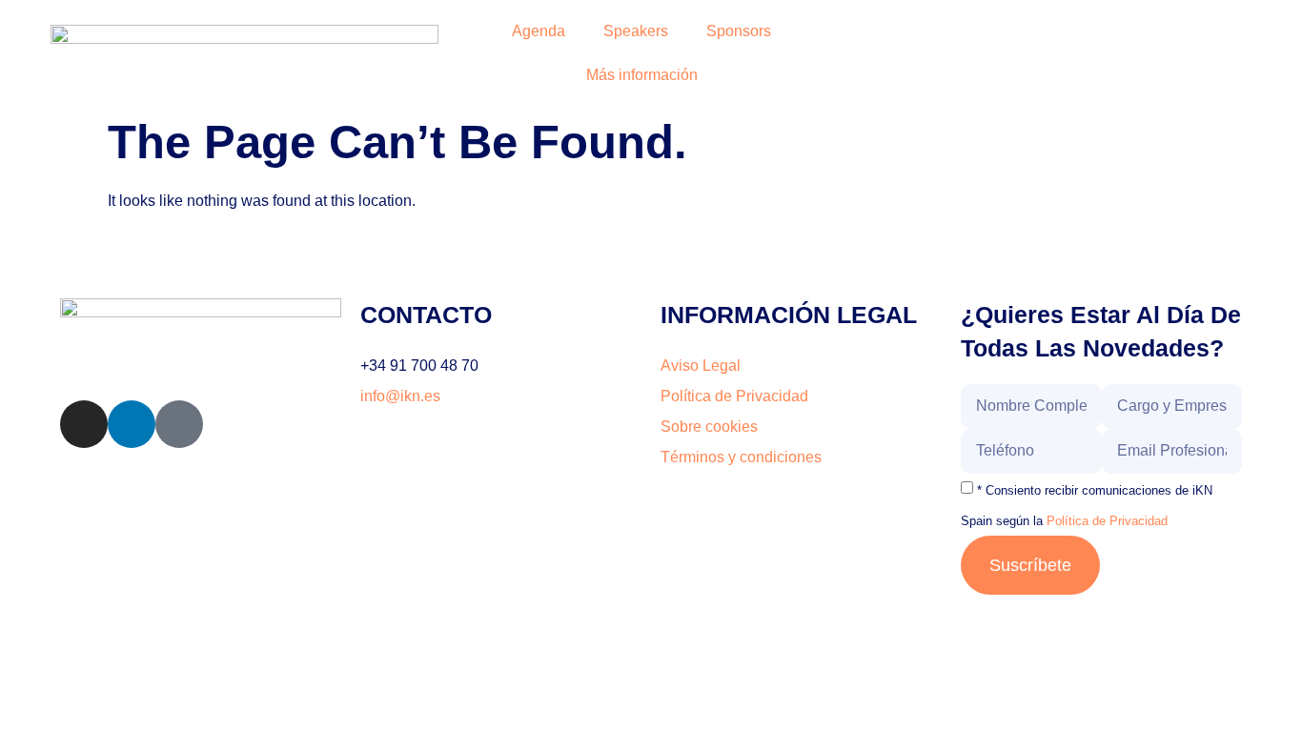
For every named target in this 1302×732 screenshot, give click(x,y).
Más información (642, 75)
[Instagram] (84, 424)
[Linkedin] (131, 424)
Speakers (635, 31)
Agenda (538, 31)
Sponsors (738, 31)
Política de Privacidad (1107, 521)
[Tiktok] (179, 424)
